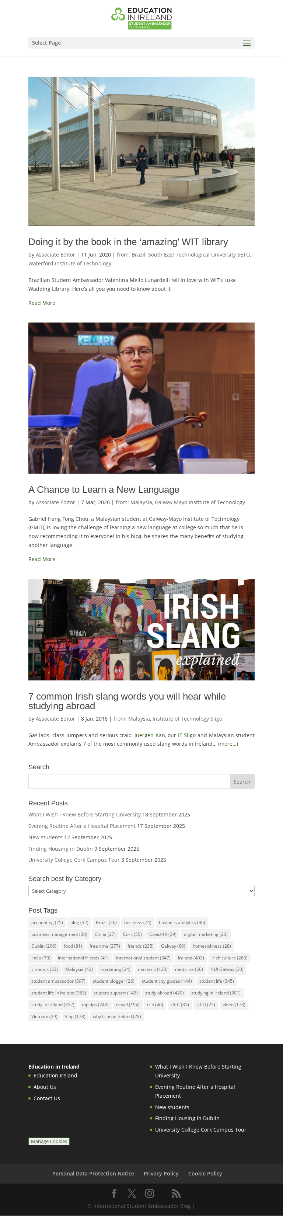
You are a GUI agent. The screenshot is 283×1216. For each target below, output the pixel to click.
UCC (180, 1004)
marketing (115, 969)
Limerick (44, 969)
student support (116, 993)
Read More (41, 302)
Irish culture (230, 958)
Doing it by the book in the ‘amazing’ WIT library (128, 241)
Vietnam (44, 1016)
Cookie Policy (205, 1173)
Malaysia (79, 969)
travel (128, 1004)
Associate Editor (55, 254)
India (40, 958)
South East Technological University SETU (199, 254)
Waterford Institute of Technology (69, 263)
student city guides (167, 981)
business (137, 922)
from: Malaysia (134, 502)
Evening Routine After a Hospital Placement (82, 825)
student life (216, 981)
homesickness (212, 946)
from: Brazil (131, 254)
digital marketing (206, 934)
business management (59, 934)
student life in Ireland (58, 993)
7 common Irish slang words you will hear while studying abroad (127, 701)
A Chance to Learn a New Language (103, 489)
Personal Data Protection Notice (93, 1173)
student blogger (113, 981)
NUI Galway (227, 969)
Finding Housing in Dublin (60, 848)
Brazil (106, 922)
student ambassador (58, 981)
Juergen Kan (149, 735)
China (105, 934)
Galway (173, 946)
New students (45, 837)
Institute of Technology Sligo (187, 718)
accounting (47, 922)
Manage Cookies (49, 1141)
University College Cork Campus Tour (74, 859)
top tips (95, 1004)
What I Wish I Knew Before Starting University (84, 814)
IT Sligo (187, 735)
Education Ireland (55, 1075)
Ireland (191, 958)
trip (155, 1004)
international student (143, 958)
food (73, 946)
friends (140, 946)
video (234, 1004)
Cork (132, 934)
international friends (83, 958)
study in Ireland (52, 1004)
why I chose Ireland (117, 1016)
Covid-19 (163, 934)
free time (105, 946)
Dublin (43, 946)
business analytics (182, 922)
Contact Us (47, 1098)
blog (79, 922)
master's (153, 969)
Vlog (75, 1016)
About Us (45, 1086)
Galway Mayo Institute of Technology (200, 502)
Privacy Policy (161, 1173)
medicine (189, 969)
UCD (205, 1004)
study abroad (164, 993)
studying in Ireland (216, 993)
